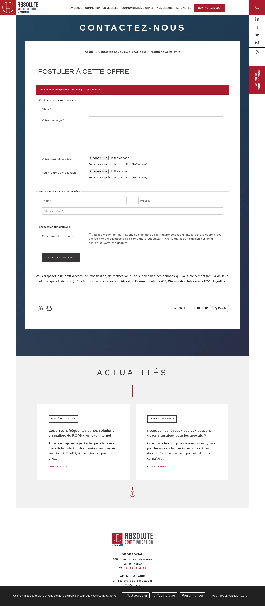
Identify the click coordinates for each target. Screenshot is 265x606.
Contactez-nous (209, 8)
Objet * (46, 109)
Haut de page (40, 308)
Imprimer (49, 308)
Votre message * (53, 120)
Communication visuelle (101, 8)
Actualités (183, 8)
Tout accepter (136, 595)
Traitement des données (58, 236)
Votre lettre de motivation (59, 172)
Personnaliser (192, 595)
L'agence (76, 8)
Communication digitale (137, 8)
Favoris (222, 308)
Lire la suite (58, 466)
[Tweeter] (206, 308)
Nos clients (165, 8)
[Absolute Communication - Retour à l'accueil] (20, 7)
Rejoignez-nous (135, 51)
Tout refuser (165, 595)
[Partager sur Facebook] (198, 308)
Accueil (90, 51)
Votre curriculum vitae (56, 159)
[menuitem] (76, 8)
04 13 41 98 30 (136, 568)
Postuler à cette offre (165, 51)
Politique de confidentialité (229, 596)
